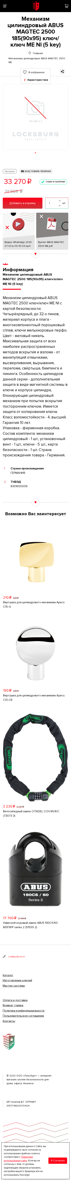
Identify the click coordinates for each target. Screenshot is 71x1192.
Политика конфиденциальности (23, 1010)
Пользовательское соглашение (23, 1016)
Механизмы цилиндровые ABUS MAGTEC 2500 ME (37, 58)
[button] (35, 152)
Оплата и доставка (15, 1000)
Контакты (9, 1021)
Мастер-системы (14, 986)
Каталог (8, 975)
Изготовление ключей (17, 980)
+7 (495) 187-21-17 (16, 956)
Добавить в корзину (22, 203)
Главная (38, 53)
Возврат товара (13, 1005)
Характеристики (37, 79)
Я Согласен (58, 1160)
